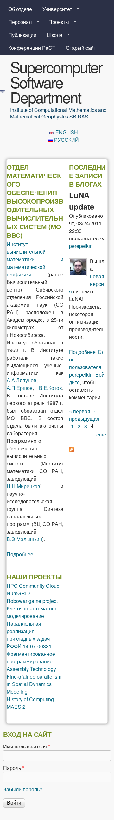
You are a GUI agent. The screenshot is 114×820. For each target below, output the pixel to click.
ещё (101, 434)
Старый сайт (81, 47)
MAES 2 (16, 706)
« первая (79, 411)
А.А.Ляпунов (21, 380)
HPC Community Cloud (33, 585)
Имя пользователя (26, 746)
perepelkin (81, 246)
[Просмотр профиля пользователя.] (78, 274)
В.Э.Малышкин (24, 539)
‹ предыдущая (84, 414)
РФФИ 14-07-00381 (29, 646)
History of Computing (30, 699)
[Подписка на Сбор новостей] (71, 449)
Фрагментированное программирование (31, 657)
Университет (54, 9)
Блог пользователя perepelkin (86, 363)
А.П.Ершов (20, 387)
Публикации (22, 34)
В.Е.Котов (50, 387)
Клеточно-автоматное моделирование (32, 612)
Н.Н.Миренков (23, 486)
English (66, 132)
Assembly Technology (31, 669)
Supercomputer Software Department (56, 82)
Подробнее (20, 554)
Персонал (17, 22)
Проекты (56, 22)
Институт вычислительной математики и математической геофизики (35, 259)
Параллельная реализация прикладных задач (28, 631)
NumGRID (18, 593)
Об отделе (20, 9)
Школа (52, 35)
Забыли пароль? (22, 789)
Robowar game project (32, 600)
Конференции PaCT (31, 47)
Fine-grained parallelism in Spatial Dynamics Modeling (34, 684)
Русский (66, 139)
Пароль (13, 767)
